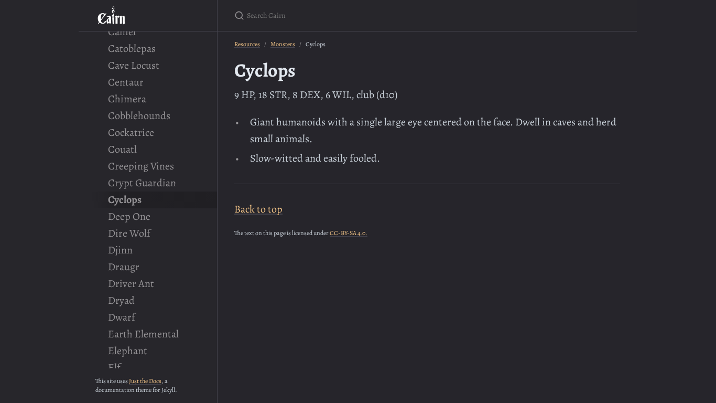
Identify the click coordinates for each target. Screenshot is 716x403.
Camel (122, 32)
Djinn (120, 250)
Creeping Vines (141, 166)
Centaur (126, 82)
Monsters (282, 44)
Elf (114, 367)
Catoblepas (132, 48)
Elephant (127, 351)
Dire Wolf (129, 233)
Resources (247, 44)
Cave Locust (133, 65)
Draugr (123, 267)
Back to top (258, 209)
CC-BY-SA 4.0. (348, 233)
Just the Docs (145, 381)
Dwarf (121, 317)
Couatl (122, 149)
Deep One (129, 216)
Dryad (121, 300)
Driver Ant (131, 284)
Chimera (127, 99)
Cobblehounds (139, 116)
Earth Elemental (143, 334)
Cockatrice (131, 132)
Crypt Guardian (142, 183)
